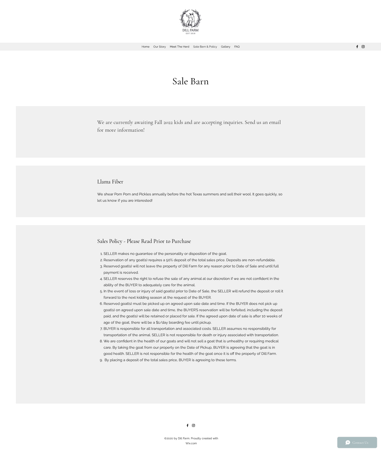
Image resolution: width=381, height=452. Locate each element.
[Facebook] (357, 47)
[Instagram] (363, 47)
